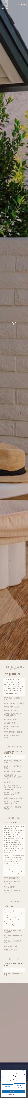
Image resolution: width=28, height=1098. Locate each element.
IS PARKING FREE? (10, 723)
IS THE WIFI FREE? (10, 782)
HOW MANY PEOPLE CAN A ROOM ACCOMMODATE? (13, 752)
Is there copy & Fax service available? (12, 808)
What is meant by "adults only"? (12, 736)
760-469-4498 (14, 688)
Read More (17, 1081)
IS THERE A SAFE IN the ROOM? (13, 772)
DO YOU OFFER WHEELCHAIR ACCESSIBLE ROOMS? (12, 794)
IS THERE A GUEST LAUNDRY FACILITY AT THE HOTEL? (12, 803)
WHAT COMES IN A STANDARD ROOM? (12, 762)
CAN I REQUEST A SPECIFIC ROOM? (14, 798)
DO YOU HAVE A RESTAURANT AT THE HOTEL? (13, 891)
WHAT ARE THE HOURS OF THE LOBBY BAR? (12, 882)
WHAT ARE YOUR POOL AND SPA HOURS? (13, 965)
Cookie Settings (19, 1086)
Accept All (13, 1091)
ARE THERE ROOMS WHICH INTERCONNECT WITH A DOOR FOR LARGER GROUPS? (13, 787)
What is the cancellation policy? (12, 727)
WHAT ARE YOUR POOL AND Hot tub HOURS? (13, 931)
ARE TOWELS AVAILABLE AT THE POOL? (13, 936)
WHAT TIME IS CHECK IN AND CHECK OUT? (12, 675)
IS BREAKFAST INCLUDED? (12, 720)
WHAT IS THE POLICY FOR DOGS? (13, 732)
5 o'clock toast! (10, 887)
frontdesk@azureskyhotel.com (13, 686)
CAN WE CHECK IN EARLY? (12, 707)
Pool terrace (9, 906)
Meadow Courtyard (11, 950)
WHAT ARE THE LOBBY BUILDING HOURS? (13, 699)
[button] (17, 4)
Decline (7, 1086)
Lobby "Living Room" (11, 946)
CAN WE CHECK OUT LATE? (12, 711)
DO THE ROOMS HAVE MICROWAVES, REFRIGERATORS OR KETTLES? (13, 777)
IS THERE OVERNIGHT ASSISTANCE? (14, 703)
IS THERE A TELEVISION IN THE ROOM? (13, 767)
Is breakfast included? (12, 823)
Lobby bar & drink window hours (12, 942)
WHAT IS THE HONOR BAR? (12, 878)
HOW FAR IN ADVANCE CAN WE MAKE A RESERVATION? (12, 715)
